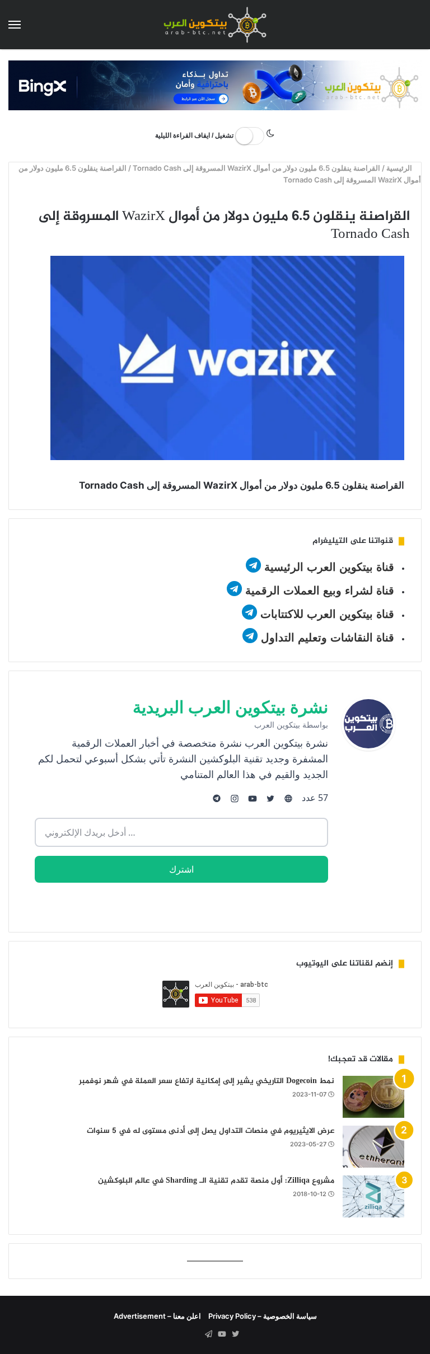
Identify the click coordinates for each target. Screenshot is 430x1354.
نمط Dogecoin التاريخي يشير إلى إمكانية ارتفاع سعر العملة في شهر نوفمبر (206, 1081)
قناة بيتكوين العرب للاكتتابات (325, 614)
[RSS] (195, 1334)
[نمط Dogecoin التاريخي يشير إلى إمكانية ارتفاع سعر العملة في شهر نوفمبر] (373, 1097)
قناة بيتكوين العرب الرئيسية (329, 567)
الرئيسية (400, 167)
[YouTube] (221, 1334)
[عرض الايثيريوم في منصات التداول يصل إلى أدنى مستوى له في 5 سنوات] (373, 1147)
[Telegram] (208, 1334)
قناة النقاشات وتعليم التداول (327, 637)
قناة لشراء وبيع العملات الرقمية (319, 590)
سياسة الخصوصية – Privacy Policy (262, 1315)
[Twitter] (235, 1334)
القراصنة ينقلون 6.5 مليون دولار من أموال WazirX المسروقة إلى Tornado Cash (257, 167)
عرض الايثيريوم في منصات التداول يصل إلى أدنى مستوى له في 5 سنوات (210, 1131)
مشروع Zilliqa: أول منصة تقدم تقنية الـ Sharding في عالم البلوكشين (216, 1180)
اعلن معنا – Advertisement (157, 1315)
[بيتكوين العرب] (215, 25)
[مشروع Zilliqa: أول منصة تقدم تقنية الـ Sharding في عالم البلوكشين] (373, 1196)
